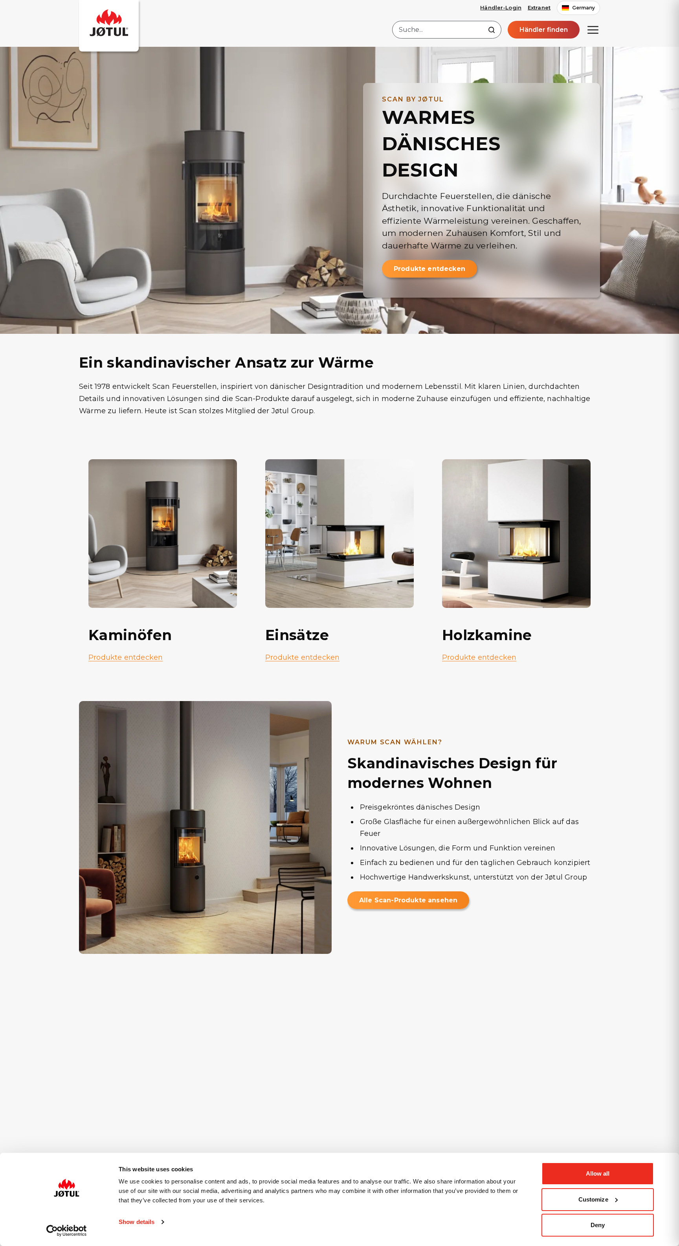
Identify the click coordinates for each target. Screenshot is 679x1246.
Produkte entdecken (429, 268)
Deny (598, 1225)
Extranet (539, 7)
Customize (593, 1199)
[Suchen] (491, 30)
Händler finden (543, 29)
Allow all (598, 1173)
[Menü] (593, 29)
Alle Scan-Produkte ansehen (408, 900)
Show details (136, 1221)
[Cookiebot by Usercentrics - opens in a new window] (66, 1231)
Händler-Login (500, 7)
